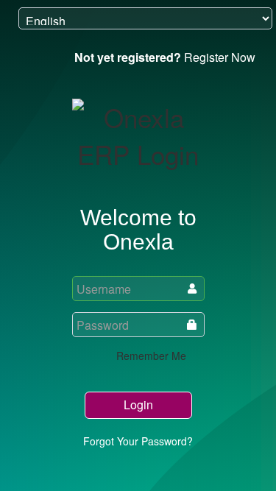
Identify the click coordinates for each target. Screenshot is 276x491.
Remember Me (149, 355)
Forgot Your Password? (138, 441)
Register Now (164, 57)
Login (138, 404)
